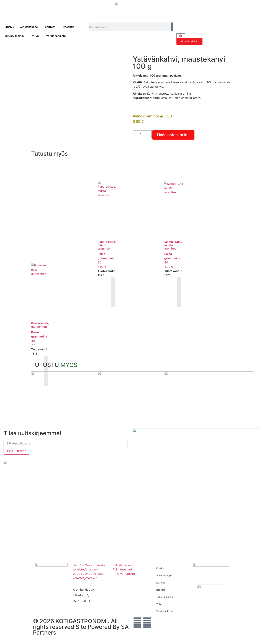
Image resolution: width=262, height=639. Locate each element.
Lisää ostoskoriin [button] (113, 292)
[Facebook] (137, 622)
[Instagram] (147, 622)
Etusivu (9, 27)
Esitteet (50, 27)
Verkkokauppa (28, 27)
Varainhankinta (56, 35)
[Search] (172, 26)
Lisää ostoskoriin (172, 135)
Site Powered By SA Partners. (81, 629)
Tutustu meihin (14, 35)
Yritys (35, 35)
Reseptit (68, 27)
